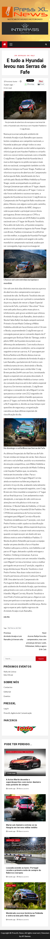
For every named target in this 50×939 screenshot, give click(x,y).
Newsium (45, 933)
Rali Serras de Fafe (14, 628)
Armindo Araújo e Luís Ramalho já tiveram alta (13, 636)
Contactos (8, 687)
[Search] (46, 44)
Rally (33, 55)
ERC (28, 55)
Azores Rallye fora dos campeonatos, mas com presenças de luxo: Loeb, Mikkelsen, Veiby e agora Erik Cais (35, 641)
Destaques (22, 55)
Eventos (7, 696)
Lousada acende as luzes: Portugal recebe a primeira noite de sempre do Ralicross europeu (23, 870)
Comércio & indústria (15, 752)
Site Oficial (8, 675)
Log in (6, 708)
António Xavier (12, 81)
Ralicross (10, 840)
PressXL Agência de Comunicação (18, 713)
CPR (15, 55)
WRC (13, 885)
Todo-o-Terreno (13, 797)
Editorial (7, 692)
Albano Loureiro (23, 788)
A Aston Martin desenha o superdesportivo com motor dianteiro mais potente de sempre (23, 782)
